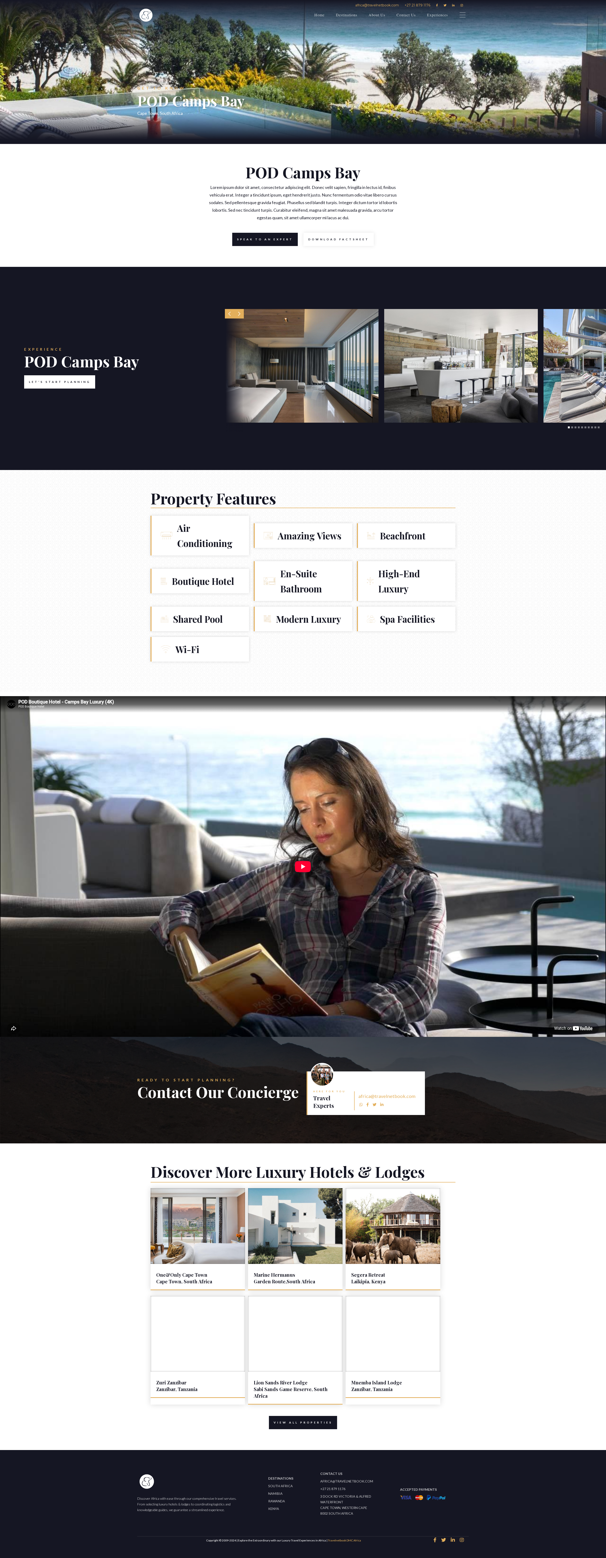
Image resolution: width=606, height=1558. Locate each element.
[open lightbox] (302, 366)
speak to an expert (265, 239)
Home (319, 14)
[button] (229, 313)
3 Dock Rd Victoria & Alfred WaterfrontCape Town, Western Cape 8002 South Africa (345, 1504)
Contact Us (406, 14)
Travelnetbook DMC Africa (344, 1540)
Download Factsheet (338, 239)
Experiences (437, 14)
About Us (377, 14)
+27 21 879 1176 (417, 5)
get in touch (420, 1072)
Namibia (275, 1493)
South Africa (280, 1486)
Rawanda (276, 1501)
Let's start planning (59, 382)
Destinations (346, 14)
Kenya (273, 1509)
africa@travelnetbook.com (377, 5)
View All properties (303, 1422)
